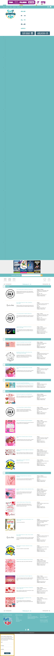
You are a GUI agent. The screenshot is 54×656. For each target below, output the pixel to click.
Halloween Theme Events (9, 249)
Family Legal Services (9, 59)
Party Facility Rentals (8, 153)
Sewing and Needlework (9, 182)
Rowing (7, 228)
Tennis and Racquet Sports (9, 238)
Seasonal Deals (8, 254)
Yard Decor (7, 160)
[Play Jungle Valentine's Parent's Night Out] (10, 579)
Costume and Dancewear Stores (10, 197)
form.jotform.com (42, 506)
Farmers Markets (8, 198)
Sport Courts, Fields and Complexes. (11, 99)
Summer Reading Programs (9, 187)
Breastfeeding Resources (9, 113)
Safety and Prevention (9, 180)
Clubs (6, 165)
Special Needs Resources (9, 64)
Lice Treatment (8, 122)
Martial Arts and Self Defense (10, 224)
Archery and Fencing (8, 209)
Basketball (7, 211)
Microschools (7, 46)
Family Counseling (8, 118)
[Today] (14, 280)
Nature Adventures (8, 92)
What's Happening (6, 242)
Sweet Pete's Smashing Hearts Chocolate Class (24, 368)
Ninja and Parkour (8, 225)
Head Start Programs (8, 42)
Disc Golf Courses (8, 76)
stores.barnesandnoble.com (44, 524)
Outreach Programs (8, 178)
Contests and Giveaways (9, 246)
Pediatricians (7, 127)
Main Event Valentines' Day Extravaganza (24, 420)
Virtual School (7, 55)
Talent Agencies (8, 66)
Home (17, 616)
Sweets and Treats (8, 206)
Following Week (45, 284)
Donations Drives (8, 247)
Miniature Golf (7, 89)
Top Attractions (8, 105)
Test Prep (7, 53)
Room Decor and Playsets (9, 203)
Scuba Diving (7, 231)
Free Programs (8, 173)
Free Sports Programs (9, 217)
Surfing (7, 236)
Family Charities (8, 58)
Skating (7, 97)
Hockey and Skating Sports (9, 220)
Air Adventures (8, 68)
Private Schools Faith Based (9, 49)
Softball (7, 233)
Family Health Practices (9, 120)
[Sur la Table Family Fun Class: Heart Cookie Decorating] (10, 537)
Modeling (7, 175)
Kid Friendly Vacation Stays (9, 86)
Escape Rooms (8, 77)
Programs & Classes (6, 161)
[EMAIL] (49, 280)
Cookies (7, 141)
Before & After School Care (9, 38)
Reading (7, 50)
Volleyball (7, 239)
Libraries (7, 88)
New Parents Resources (9, 62)
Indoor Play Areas (8, 85)
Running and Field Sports (9, 229)
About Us (17, 617)
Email (1, 642)
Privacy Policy (18, 621)
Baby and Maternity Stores (9, 191)
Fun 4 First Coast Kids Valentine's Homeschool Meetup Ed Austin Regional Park (24, 383)
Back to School (8, 243)
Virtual (6, 188)
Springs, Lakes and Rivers (9, 100)
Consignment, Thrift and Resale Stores (11, 196)
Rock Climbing (8, 227)
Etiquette (7, 170)
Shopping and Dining (7, 190)
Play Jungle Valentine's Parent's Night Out (24, 576)
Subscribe (7, 653)
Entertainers (7, 144)
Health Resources (6, 109)
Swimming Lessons (8, 237)
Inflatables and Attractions (9, 149)
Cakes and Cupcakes (8, 135)
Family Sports (7, 215)
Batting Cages (7, 71)
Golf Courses (7, 83)
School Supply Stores (8, 204)
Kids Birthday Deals (8, 150)
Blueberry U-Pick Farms (9, 245)
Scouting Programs (8, 181)
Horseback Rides (8, 84)
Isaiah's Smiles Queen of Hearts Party (23, 502)
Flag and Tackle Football (9, 216)
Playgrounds (7, 93)
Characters (7, 139)
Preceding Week (8, 284)
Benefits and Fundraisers (9, 244)
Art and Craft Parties (8, 133)
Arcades (7, 70)
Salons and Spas (8, 96)
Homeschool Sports (8, 221)
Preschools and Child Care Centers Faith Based (12, 47)
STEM (6, 185)
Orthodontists (7, 124)
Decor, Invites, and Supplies (9, 142)
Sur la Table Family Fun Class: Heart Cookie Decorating (24, 535)
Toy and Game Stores (9, 208)
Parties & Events (6, 131)
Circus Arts (7, 164)
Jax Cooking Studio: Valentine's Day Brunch (24, 289)
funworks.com (42, 464)
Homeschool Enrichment (9, 174)
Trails (6, 106)
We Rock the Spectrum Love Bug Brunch (24, 394)
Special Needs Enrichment (9, 183)
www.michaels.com (43, 480)
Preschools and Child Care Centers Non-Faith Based (13, 48)
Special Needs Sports (8, 234)
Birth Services (7, 112)
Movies (7, 90)
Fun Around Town (6, 67)
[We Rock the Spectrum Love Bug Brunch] (10, 398)
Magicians (7, 151)
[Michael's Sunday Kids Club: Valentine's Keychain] (10, 480)
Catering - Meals (8, 138)
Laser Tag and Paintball (9, 87)
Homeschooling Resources (9, 61)
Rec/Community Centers (9, 95)
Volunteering (7, 189)
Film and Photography (9, 172)
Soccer (7, 232)
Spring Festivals (8, 256)
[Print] (45, 280)
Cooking (7, 166)
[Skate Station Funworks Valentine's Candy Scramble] (10, 550)
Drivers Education (8, 169)
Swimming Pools (8, 101)
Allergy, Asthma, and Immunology (10, 110)
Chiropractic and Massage (9, 115)
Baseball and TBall (8, 210)
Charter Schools (8, 39)
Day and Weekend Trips (9, 75)
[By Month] (5, 280)
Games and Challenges (9, 81)
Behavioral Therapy (8, 111)
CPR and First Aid (8, 116)
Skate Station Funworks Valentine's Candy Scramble (24, 546)
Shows (6, 255)
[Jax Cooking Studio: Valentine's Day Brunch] (10, 293)
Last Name (2, 649)
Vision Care (7, 129)
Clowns (7, 140)
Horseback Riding (8, 222)
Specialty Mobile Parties (9, 158)
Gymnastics (7, 219)
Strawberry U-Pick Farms (9, 257)
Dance (6, 168)
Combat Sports (8, 214)
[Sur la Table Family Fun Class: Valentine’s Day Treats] (10, 305)
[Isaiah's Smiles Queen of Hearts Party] (10, 508)
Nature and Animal (8, 177)
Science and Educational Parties (10, 157)
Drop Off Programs (8, 40)
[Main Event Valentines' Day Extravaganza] (10, 426)
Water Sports (7, 240)
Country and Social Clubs (9, 74)
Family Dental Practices (9, 119)
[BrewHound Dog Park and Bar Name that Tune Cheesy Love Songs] (10, 356)
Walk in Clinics (7, 130)
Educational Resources (9, 41)
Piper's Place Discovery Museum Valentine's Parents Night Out (24, 588)
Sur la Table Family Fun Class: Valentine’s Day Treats (24, 303)
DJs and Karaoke (8, 143)
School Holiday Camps (9, 37)
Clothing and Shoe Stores (9, 194)
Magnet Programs (8, 45)
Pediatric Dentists (8, 125)
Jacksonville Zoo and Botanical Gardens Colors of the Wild (23, 327)
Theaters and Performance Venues (10, 104)
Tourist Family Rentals (9, 207)
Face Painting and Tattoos (9, 145)
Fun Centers (7, 80)
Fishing (7, 78)
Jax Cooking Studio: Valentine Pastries (23, 407)
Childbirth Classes (8, 114)
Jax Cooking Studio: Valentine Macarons (24, 313)
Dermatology (7, 117)
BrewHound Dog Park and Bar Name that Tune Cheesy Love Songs (24, 353)
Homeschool (7, 43)
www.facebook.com (43, 346)
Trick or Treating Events (9, 258)
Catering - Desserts (8, 137)
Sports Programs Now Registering (10, 235)
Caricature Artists (8, 136)
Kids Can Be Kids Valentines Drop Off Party (24, 559)
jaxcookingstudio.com (43, 294)
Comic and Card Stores (9, 195)
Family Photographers (9, 60)
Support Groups (8, 65)
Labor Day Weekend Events (9, 253)
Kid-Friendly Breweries (9, 200)
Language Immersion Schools (10, 44)
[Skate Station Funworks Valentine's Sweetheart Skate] (10, 464)
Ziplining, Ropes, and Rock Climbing (10, 108)
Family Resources (6, 57)
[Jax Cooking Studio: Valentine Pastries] (10, 411)
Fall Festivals (7, 248)
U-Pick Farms (7, 259)
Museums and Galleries (9, 91)
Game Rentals (8, 148)
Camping (7, 73)
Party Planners (8, 154)
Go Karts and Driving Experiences (10, 82)
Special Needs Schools (9, 52)
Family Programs (8, 171)
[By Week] (10, 280)
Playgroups (7, 63)
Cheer (6, 213)
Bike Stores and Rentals (9, 192)
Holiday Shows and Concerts (9, 252)
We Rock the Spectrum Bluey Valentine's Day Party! (24, 489)
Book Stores (7, 193)
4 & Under (7, 162)
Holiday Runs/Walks (8, 251)
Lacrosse (7, 223)
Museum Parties (8, 152)
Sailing (6, 230)
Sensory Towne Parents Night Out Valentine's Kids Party (24, 450)
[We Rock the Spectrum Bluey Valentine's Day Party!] (10, 493)
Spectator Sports (8, 98)
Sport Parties (7, 159)
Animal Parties (8, 132)
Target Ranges (8, 102)
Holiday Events (8, 250)
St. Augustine (21, 5)
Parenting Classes (8, 179)
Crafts (6, 167)
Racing (7, 226)
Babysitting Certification (9, 163)
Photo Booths (7, 156)
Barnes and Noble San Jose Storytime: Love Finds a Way (24, 520)
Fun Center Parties (8, 147)
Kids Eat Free (7, 202)
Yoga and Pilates (8, 241)
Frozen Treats (7, 199)
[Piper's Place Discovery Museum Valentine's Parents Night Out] (10, 589)
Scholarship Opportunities (9, 51)
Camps (5, 36)
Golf (6, 218)
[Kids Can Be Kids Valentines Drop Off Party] (10, 565)
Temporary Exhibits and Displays (10, 103)
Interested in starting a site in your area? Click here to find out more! (33, 618)
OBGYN (7, 123)
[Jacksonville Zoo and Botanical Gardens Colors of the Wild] (10, 331)
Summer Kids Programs (9, 186)
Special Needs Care (8, 128)
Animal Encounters (8, 69)
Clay (36, 5)
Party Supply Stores (8, 155)
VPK (6, 56)
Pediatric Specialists (8, 126)
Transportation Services (9, 54)
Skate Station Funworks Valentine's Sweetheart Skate (23, 460)
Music (6, 176)
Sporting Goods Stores (9, 205)
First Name (2, 645)
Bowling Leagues (8, 212)
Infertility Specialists (8, 121)
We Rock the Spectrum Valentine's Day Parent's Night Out (23, 598)
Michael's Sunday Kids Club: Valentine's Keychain (23, 476)
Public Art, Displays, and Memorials (10, 94)
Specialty (7, 184)
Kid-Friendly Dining (8, 201)
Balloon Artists (7, 134)
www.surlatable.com (43, 307)
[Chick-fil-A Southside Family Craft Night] (10, 344)
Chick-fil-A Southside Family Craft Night (23, 342)
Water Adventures (8, 107)
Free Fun (7, 79)
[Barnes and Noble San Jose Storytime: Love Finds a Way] (10, 524)
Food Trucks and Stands (9, 146)
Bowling (7, 72)
